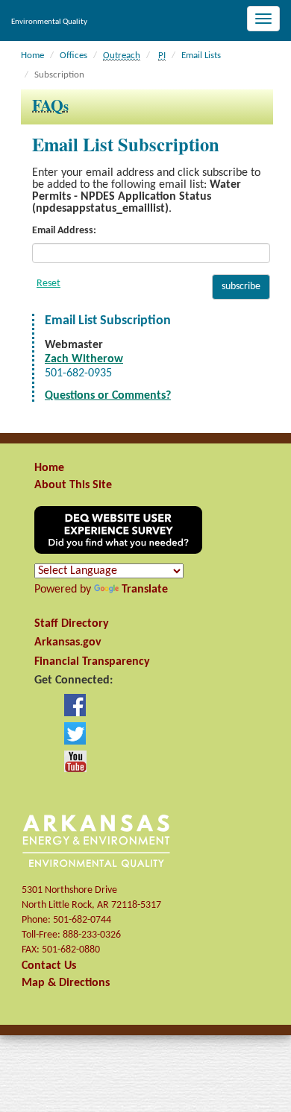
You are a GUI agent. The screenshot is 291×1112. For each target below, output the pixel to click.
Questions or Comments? (108, 396)
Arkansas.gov (67, 642)
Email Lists (201, 55)
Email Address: (64, 230)
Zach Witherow (84, 359)
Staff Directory (71, 624)
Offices (73, 55)
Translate (145, 590)
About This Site (73, 485)
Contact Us (49, 966)
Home (32, 55)
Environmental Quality (49, 22)
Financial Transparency (92, 662)
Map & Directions (66, 983)
